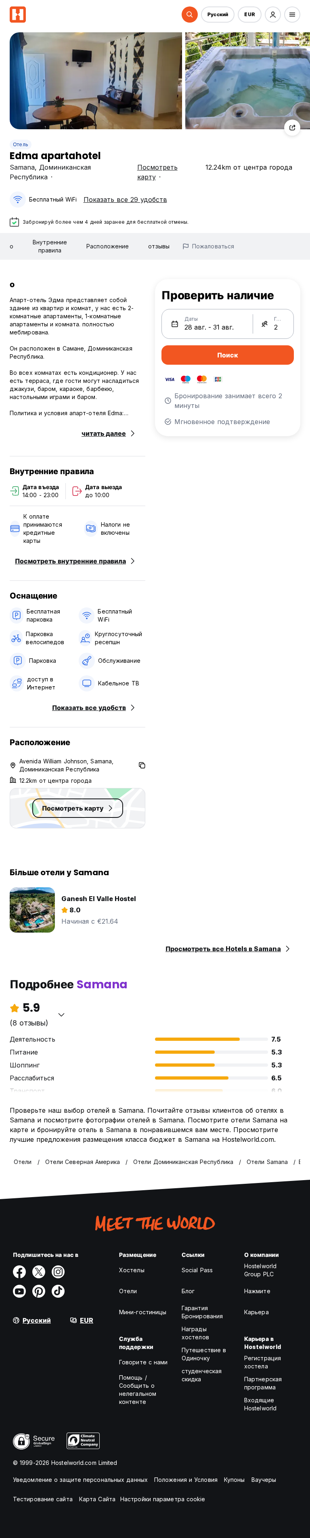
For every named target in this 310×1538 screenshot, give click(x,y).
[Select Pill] (190, 14)
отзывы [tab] (159, 246)
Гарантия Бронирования (202, 1312)
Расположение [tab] (107, 246)
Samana (22, 167)
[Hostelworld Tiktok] (58, 1291)
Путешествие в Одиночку (204, 1354)
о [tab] (11, 246)
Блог (188, 1291)
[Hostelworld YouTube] (19, 1291)
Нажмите (257, 1291)
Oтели (128, 1291)
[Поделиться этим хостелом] (292, 128)
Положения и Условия (186, 1479)
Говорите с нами (143, 1362)
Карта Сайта (97, 1499)
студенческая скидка (202, 1375)
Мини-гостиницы (142, 1312)
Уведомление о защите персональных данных (80, 1479)
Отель (20, 144)
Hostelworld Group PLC (260, 1270)
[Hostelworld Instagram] (58, 1271)
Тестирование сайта (43, 1499)
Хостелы (132, 1270)
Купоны (234, 1479)
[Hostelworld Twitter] (38, 1271)
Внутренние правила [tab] (50, 246)
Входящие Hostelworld (260, 1404)
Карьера (256, 1312)
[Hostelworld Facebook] (19, 1271)
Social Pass (197, 1270)
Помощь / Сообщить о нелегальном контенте (137, 1389)
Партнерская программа (263, 1383)
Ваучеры (263, 1479)
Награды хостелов (195, 1333)
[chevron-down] (61, 1014)
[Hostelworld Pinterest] (38, 1291)
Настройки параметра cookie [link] (162, 1499)
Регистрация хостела (262, 1362)
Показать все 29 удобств (125, 199)
